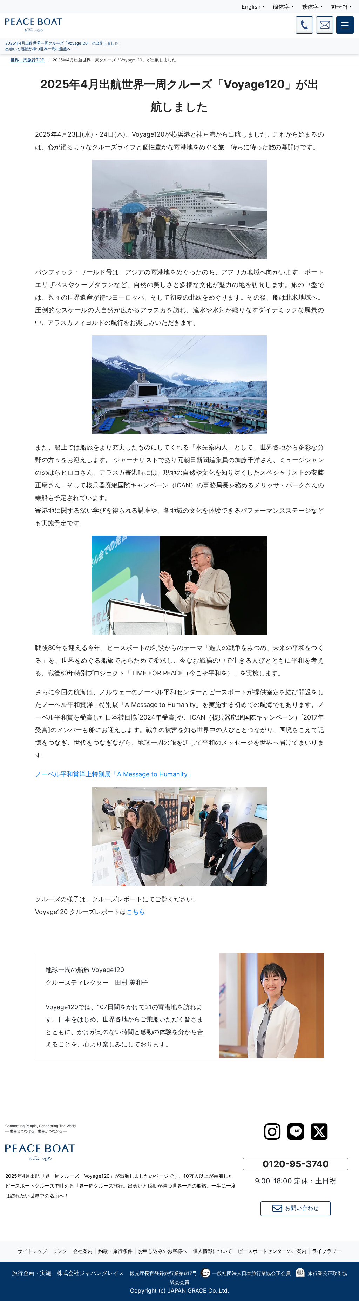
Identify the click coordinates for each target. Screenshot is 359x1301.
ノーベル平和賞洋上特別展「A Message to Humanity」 (114, 774)
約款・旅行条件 (115, 1251)
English (251, 6)
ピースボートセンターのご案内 (272, 1251)
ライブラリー (326, 1251)
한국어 (339, 6)
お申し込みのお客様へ (162, 1251)
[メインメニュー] (345, 25)
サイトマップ (32, 1251)
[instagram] (272, 1131)
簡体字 (281, 6)
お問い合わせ (302, 1207)
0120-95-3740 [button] (296, 1163)
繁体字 (310, 6)
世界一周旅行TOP (28, 60)
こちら (135, 911)
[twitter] (319, 1131)
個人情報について (212, 1251)
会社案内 (83, 1251)
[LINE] (295, 1131)
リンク (60, 1251)
